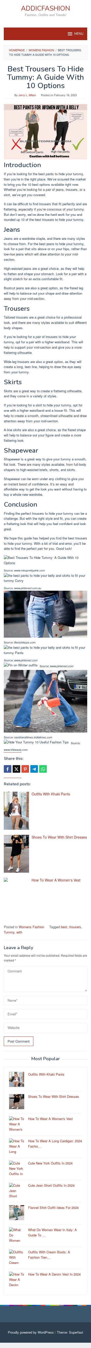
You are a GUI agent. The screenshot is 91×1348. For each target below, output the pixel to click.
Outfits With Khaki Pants (51, 793)
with (19, 932)
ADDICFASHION (45, 8)
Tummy (9, 932)
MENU (78, 34)
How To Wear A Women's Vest (56, 880)
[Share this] (7, 769)
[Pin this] (25, 769)
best (64, 926)
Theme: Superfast (70, 1332)
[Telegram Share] (34, 769)
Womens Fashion (31, 926)
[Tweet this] (16, 769)
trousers (75, 926)
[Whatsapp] (43, 769)
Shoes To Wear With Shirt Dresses (59, 837)
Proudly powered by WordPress (31, 1332)
